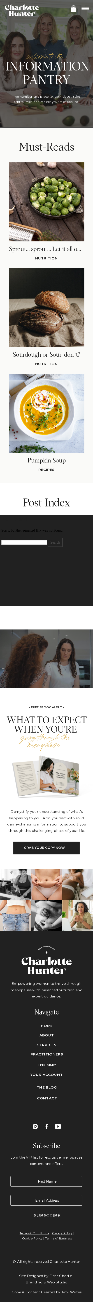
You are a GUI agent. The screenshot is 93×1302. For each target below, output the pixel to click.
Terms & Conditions (34, 1233)
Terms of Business (58, 1238)
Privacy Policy (62, 1233)
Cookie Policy (32, 1238)
